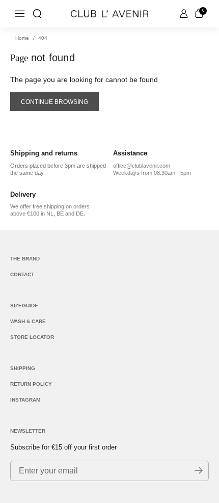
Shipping (22, 368)
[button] (37, 13)
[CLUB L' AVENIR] (109, 13)
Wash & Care (28, 321)
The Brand (25, 258)
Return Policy (31, 384)
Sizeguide (24, 305)
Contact (22, 274)
